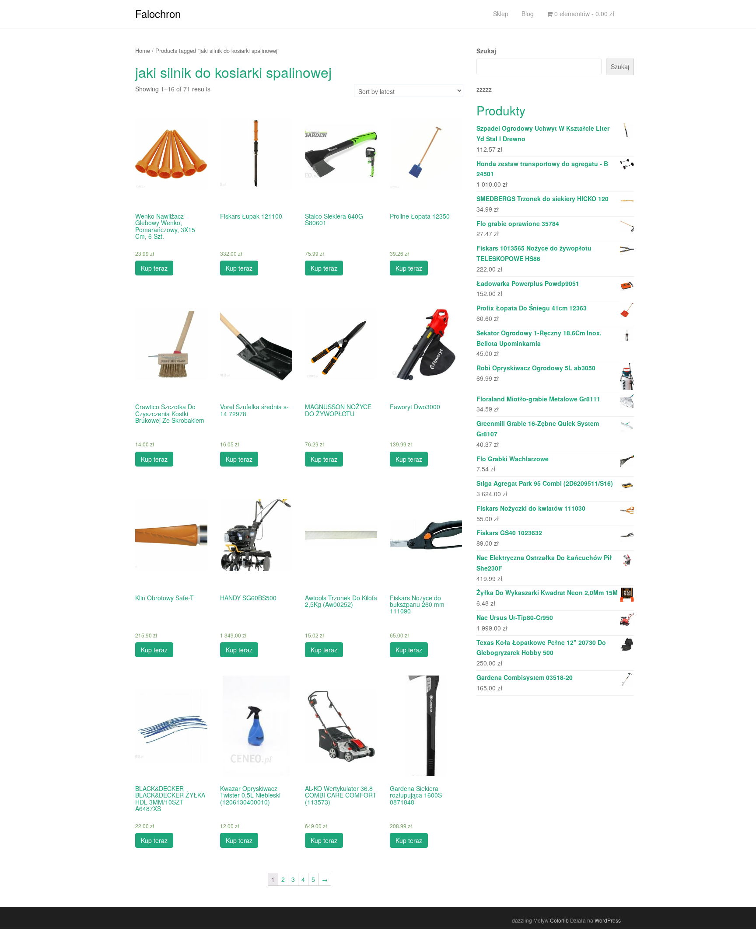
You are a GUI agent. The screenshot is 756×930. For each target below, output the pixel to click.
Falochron (158, 13)
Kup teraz (154, 268)
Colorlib (559, 920)
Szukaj (486, 50)
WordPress (608, 920)
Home (142, 50)
